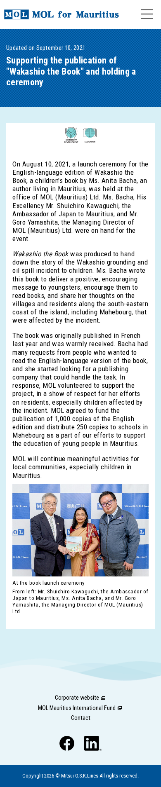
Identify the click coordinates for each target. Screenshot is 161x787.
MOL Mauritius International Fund (77, 708)
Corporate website (77, 697)
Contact (80, 717)
